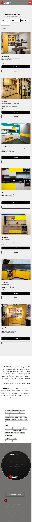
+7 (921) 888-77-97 (19, 470)
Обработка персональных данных (14, 513)
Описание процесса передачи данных (16, 515)
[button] (15, 494)
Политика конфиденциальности (14, 512)
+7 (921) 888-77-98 (19, 465)
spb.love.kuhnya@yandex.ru (16, 458)
